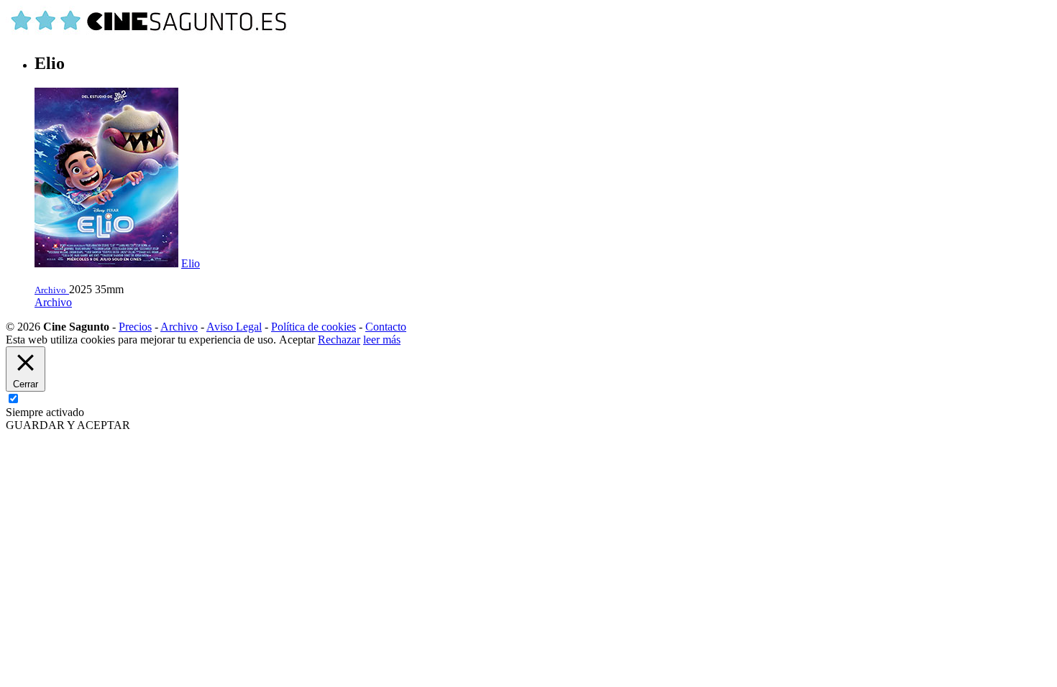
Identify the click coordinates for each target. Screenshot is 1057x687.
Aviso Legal (234, 327)
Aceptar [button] (297, 339)
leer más (382, 339)
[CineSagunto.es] (149, 33)
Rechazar (339, 339)
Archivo (53, 302)
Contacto (385, 327)
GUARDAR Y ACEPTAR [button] (68, 425)
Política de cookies (313, 327)
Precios (135, 327)
